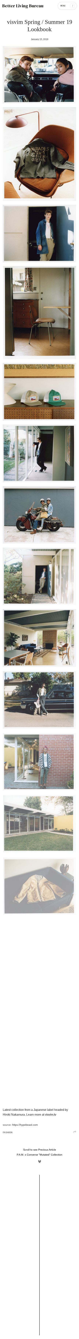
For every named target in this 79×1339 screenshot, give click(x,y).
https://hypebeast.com (25, 1124)
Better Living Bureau (22, 6)
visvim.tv (50, 1114)
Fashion (7, 1132)
